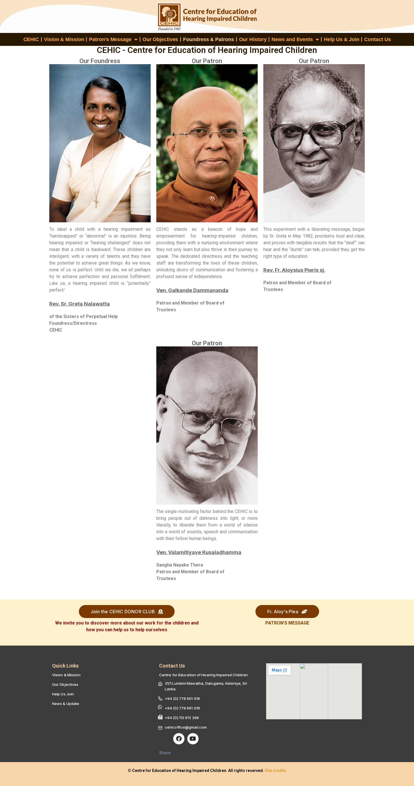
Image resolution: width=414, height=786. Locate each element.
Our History (253, 39)
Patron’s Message (110, 39)
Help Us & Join (341, 39)
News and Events (292, 39)
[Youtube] (193, 738)
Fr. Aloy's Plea (283, 611)
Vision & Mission (64, 39)
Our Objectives (160, 39)
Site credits (275, 770)
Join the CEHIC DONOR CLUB (123, 611)
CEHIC (31, 39)
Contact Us (377, 39)
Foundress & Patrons (208, 39)
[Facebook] (178, 738)
